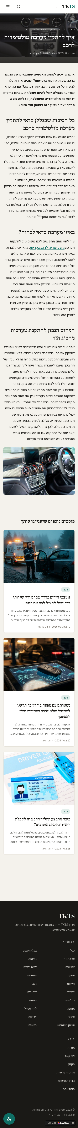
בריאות (32, 959)
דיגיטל (71, 992)
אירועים (70, 967)
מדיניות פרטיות (66, 1072)
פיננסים (32, 975)
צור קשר (69, 1056)
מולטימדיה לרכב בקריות (47, 247)
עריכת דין (69, 959)
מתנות (33, 1000)
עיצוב (71, 1017)
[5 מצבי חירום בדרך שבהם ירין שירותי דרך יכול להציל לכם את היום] (39, 556)
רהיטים (32, 1025)
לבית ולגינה (30, 967)
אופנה (71, 1008)
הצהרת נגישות (66, 1081)
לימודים (32, 992)
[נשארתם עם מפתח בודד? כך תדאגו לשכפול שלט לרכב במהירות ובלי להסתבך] (39, 664)
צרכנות (32, 1017)
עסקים (71, 975)
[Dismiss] (73, 1123)
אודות (71, 1047)
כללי (72, 950)
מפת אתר (69, 1089)
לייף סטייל (30, 1008)
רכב (66, 29)
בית (73, 29)
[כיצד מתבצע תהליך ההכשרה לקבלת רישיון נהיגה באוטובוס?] (39, 778)
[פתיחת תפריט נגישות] (9, 1119)
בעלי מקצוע (30, 950)
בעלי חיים (69, 1000)
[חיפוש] (18, 6)
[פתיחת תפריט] (7, 6)
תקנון (71, 1064)
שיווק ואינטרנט (66, 1025)
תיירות (71, 984)
